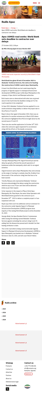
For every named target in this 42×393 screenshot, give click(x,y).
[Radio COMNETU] (30, 386)
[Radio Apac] (4, 3)
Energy (13, 28)
